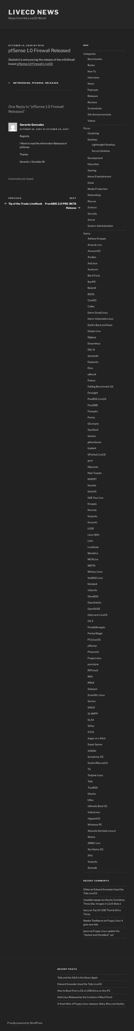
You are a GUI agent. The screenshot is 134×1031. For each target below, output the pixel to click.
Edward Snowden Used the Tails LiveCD (79, 984)
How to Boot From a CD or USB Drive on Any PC (83, 990)
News (91, 83)
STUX (91, 732)
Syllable (92, 750)
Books (91, 65)
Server (91, 219)
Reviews (92, 102)
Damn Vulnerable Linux (100, 318)
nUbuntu (92, 590)
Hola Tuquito (95, 472)
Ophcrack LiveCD (97, 614)
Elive (90, 368)
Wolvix (91, 836)
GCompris (93, 423)
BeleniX (92, 287)
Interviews (93, 77)
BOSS (91, 294)
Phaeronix (93, 651)
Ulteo (91, 799)
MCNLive (93, 559)
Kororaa (92, 509)
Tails (90, 781)
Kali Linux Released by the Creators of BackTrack (84, 997)
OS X (90, 620)
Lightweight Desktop (103, 144)
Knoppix (92, 503)
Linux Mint (93, 534)
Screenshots (95, 108)
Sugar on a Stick (97, 738)
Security (92, 213)
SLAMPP (93, 713)
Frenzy (91, 417)
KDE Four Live (95, 497)
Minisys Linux (95, 571)
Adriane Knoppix (97, 238)
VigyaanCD (94, 818)
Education (93, 164)
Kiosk (91, 182)
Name (86, 233)
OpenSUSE (94, 608)
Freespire (93, 411)
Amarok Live (95, 244)
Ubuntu (92, 793)
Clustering (93, 133)
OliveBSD (93, 596)
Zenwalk (92, 867)
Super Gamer (95, 744)
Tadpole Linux (95, 775)
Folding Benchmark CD (100, 386)
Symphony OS (95, 756)
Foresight (93, 392)
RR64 (91, 682)
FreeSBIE (93, 405)
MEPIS (91, 565)
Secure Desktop (101, 150)
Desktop (92, 139)
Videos (91, 120)
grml (90, 460)
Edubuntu (93, 361)
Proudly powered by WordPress (24, 1022)
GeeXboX (93, 429)
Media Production (97, 188)
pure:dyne (93, 664)
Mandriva (93, 553)
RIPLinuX (93, 670)
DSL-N (91, 349)
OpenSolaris (94, 602)
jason (86, 931)
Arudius (92, 257)
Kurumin (92, 522)
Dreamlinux (94, 343)
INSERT (92, 479)
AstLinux (93, 263)
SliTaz (91, 725)
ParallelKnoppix (96, 627)
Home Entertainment (99, 176)
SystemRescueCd (98, 762)
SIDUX (91, 707)
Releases (52, 83)
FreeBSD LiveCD (97, 398)
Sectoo (92, 701)
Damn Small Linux (98, 312)
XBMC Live (94, 843)
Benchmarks (95, 59)
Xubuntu (92, 861)
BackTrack (94, 275)
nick (41, 45)
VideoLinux (94, 812)
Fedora (91, 380)
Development (95, 158)
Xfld (90, 855)
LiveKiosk (93, 547)
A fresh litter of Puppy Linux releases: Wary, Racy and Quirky (90, 1003)
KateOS (92, 491)
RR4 (90, 676)
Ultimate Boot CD (97, 806)
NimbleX (92, 584)
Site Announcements (99, 114)
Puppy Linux (94, 658)
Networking (22, 83)
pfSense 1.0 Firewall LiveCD (35, 64)
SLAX (91, 719)
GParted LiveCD (97, 454)
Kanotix (92, 485)
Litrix (90, 540)
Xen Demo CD (95, 849)
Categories (89, 53)
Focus (86, 128)
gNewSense (94, 442)
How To (92, 71)
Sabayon (92, 688)
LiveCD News (33, 12)
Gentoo (92, 436)
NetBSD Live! (95, 577)
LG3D (91, 528)
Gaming (92, 170)
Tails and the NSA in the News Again (77, 977)
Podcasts (93, 89)
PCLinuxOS (94, 639)
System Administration (100, 225)
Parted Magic (95, 633)
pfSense (38, 83)
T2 (89, 769)
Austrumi (93, 269)
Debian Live (94, 331)
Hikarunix (93, 466)
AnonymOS (94, 250)
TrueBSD (93, 787)
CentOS (92, 300)
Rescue (92, 201)
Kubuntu (92, 516)
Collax (91, 306)
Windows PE (95, 824)
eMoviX (92, 374)
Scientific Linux (96, 695)
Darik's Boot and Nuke (100, 325)
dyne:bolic (93, 355)
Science (92, 207)
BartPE (92, 281)
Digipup (92, 337)
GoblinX (92, 448)
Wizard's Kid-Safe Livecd (102, 830)
